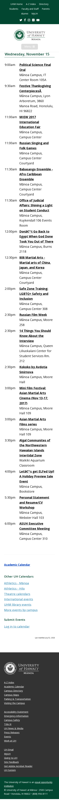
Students (13, 9)
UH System (10, 770)
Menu (31, 47)
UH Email (9, 749)
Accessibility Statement (16, 711)
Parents (46, 9)
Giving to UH (10, 757)
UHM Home (17, 4)
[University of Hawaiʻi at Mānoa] (29, 35)
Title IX (7, 724)
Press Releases (12, 732)
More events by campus (21, 610)
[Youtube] (38, 19)
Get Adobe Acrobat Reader (18, 766)
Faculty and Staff (30, 9)
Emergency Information (16, 715)
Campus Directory (13, 690)
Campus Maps (11, 694)
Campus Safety (12, 720)
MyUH (34, 13)
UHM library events (17, 604)
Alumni (24, 13)
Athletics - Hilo (14, 588)
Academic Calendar (17, 565)
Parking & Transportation (17, 698)
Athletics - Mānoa (16, 583)
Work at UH (10, 740)
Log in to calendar (17, 626)
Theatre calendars (17, 594)
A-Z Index (31, 4)
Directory (43, 4)
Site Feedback (11, 762)
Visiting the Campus (14, 703)
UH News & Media (13, 728)
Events (7, 736)
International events (18, 599)
